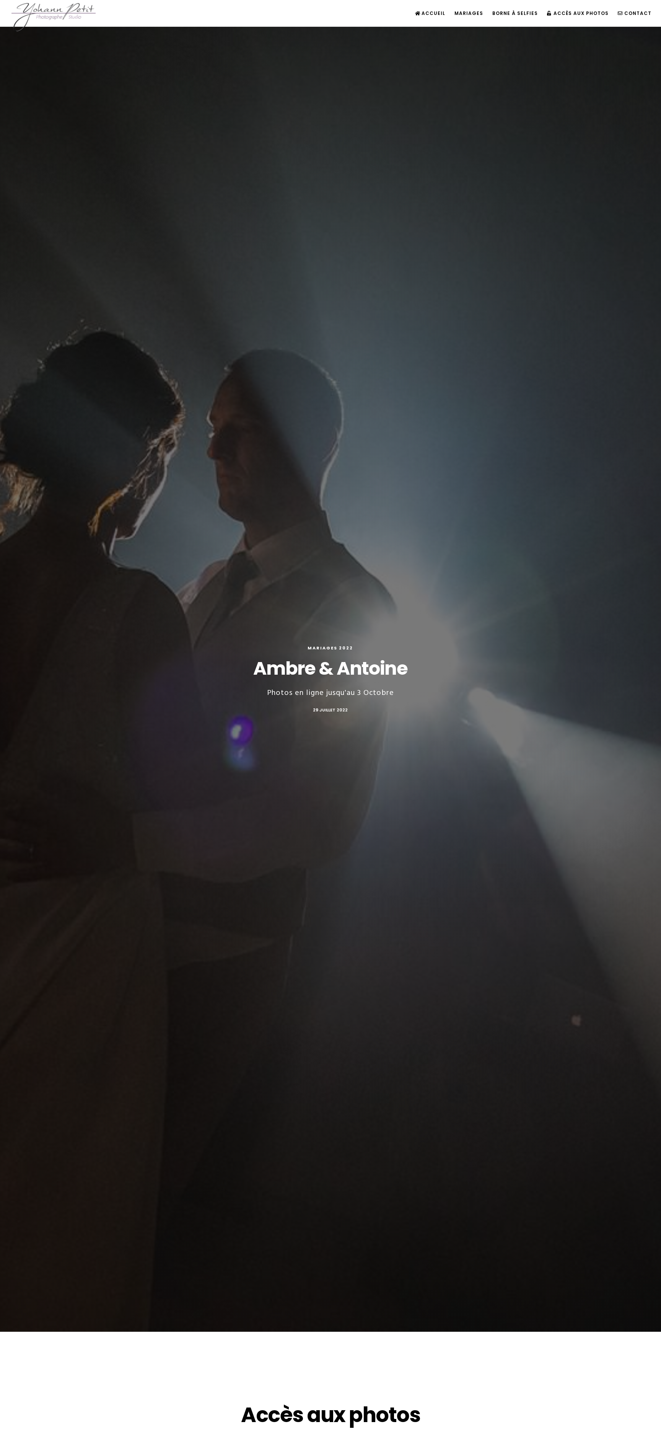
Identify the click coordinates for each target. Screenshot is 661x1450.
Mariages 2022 (330, 648)
